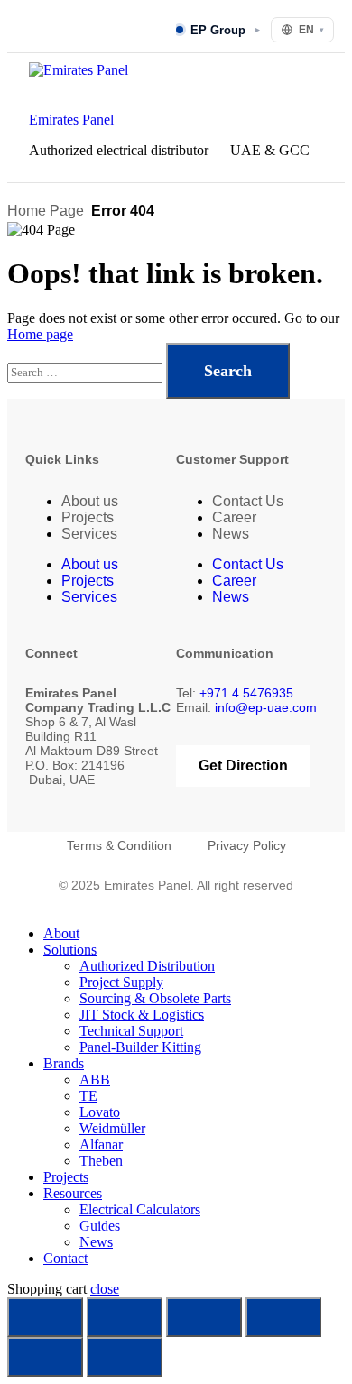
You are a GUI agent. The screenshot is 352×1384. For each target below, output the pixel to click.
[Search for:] (86, 371)
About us (89, 501)
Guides (99, 1225)
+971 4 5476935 (246, 693)
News (230, 533)
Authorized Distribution (147, 965)
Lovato (99, 1112)
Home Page (45, 210)
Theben (101, 1160)
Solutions (70, 949)
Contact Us (247, 501)
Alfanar (101, 1144)
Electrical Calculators (139, 1209)
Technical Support (131, 1030)
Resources (72, 1193)
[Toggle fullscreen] (124, 1317)
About (61, 933)
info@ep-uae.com (266, 707)
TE (88, 1095)
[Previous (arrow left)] (45, 1357)
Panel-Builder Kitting (140, 1047)
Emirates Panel (71, 119)
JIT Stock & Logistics (141, 1014)
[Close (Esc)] (283, 1317)
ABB (94, 1079)
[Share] (204, 1317)
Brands (63, 1063)
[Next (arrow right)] (124, 1357)
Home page (40, 334)
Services (89, 533)
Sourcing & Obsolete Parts (155, 998)
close (104, 1288)
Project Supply (121, 982)
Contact (65, 1258)
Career (234, 517)
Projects (87, 517)
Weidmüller (112, 1128)
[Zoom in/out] (45, 1317)
